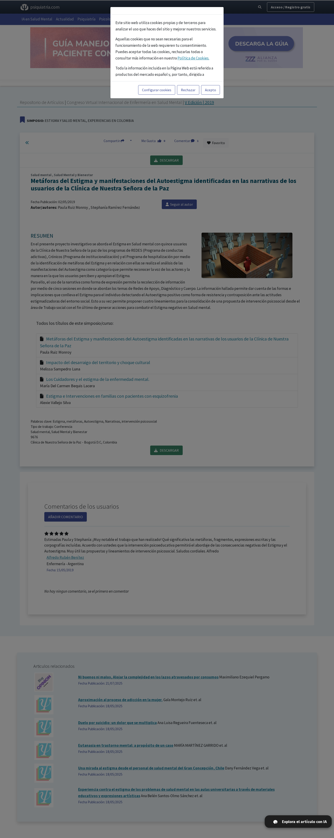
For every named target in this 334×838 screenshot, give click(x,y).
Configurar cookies (156, 90)
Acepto (210, 90)
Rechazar (188, 90)
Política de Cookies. (193, 58)
